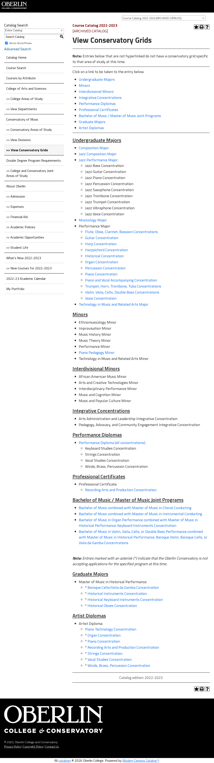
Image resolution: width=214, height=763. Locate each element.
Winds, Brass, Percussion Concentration (119, 665)
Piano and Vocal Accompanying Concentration (121, 280)
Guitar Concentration (101, 238)
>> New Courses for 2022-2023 (29, 268)
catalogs (65, 760)
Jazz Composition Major (98, 154)
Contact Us (52, 746)
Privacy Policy (12, 746)
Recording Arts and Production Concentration (121, 490)
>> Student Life (17, 247)
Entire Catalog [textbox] (13, 30)
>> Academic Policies (20, 227)
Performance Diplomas (97, 103)
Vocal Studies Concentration (110, 659)
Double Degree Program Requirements (33, 160)
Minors (84, 85)
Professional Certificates (98, 109)
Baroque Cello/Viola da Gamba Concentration (123, 587)
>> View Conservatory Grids (27, 150)
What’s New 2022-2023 (23, 257)
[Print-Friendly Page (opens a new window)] (201, 27)
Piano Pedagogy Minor (97, 352)
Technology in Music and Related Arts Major (113, 304)
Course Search (16, 67)
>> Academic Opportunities (25, 237)
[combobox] (163, 17)
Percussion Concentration (105, 268)
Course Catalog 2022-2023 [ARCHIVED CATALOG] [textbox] (152, 18)
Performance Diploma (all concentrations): (112, 442)
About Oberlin (15, 186)
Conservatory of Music (22, 119)
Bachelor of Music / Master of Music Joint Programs (120, 116)
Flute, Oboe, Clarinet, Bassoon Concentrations (121, 232)
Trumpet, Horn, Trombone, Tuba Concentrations (123, 286)
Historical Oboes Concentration (112, 605)
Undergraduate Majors (97, 79)
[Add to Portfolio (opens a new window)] (196, 27)
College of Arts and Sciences (26, 88)
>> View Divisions (18, 139)
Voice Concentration (100, 298)
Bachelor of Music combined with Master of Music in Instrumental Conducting (140, 514)
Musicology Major (93, 220)
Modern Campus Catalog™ (140, 760)
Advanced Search (17, 49)
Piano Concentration (101, 274)
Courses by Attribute (21, 78)
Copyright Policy (33, 746)
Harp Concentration (101, 244)
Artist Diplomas (91, 128)
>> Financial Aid (17, 216)
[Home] (14, 4)
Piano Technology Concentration (110, 629)
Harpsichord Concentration (106, 250)
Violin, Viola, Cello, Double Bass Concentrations (122, 292)
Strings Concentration (105, 653)
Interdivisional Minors (96, 91)
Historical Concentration (104, 256)
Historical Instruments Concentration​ (117, 593)
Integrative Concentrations (100, 97)
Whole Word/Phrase (20, 43)
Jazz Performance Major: (98, 160)
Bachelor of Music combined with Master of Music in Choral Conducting (135, 508)
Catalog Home (16, 57)
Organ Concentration (101, 262)
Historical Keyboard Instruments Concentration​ (125, 599)
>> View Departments (21, 108)
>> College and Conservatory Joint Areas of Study (30, 173)
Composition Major (94, 148)
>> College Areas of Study (24, 98)
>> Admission (15, 196)
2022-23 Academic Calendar (26, 278)
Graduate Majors (92, 122)
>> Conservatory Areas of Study (29, 129)
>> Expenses (15, 206)
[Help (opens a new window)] (207, 27)
